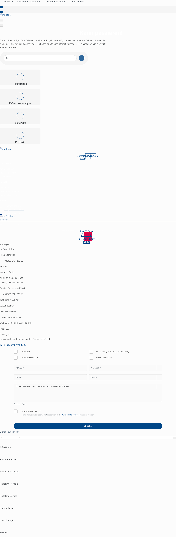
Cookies (105, 231)
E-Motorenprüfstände (10, 191)
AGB (113, 231)
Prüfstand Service (8, 173)
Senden (88, 426)
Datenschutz (95, 231)
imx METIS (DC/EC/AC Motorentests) (112, 352)
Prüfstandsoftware (8, 195)
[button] (1, 7)
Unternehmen (6, 176)
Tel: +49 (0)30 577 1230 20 (13, 345)
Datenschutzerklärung (71, 415)
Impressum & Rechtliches (77, 231)
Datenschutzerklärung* (31, 411)
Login (63, 231)
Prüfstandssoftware (29, 358)
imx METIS (5, 188)
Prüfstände (25, 352)
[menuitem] (8, 1)
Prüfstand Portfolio (8, 169)
